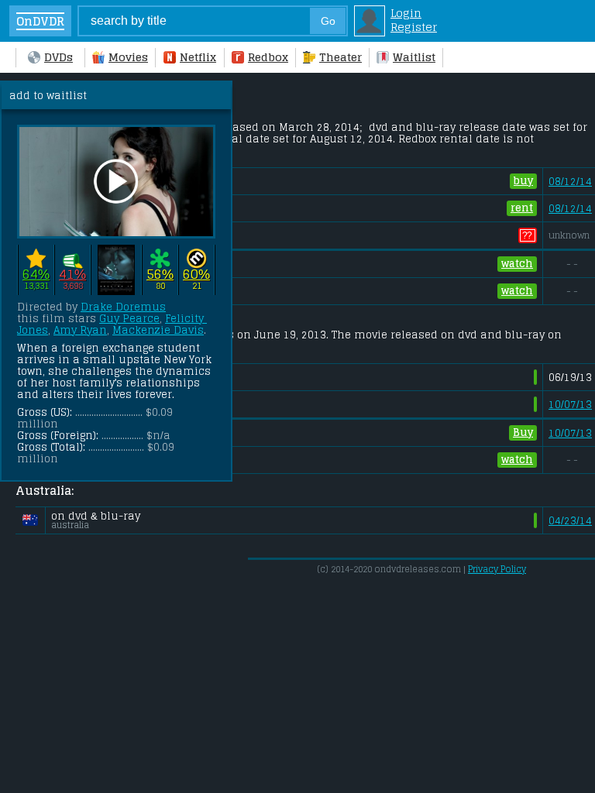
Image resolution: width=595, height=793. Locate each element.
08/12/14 (570, 181)
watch (517, 263)
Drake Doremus (123, 307)
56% (160, 274)
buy (523, 181)
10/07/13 (570, 404)
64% (36, 274)
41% (72, 274)
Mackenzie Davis (158, 330)
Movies (128, 57)
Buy (523, 432)
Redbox (268, 57)
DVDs (58, 57)
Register (413, 27)
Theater (340, 57)
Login (405, 13)
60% (196, 274)
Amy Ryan (80, 330)
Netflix (198, 57)
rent (522, 208)
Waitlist (414, 57)
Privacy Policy (497, 569)
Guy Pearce (129, 318)
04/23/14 (570, 521)
